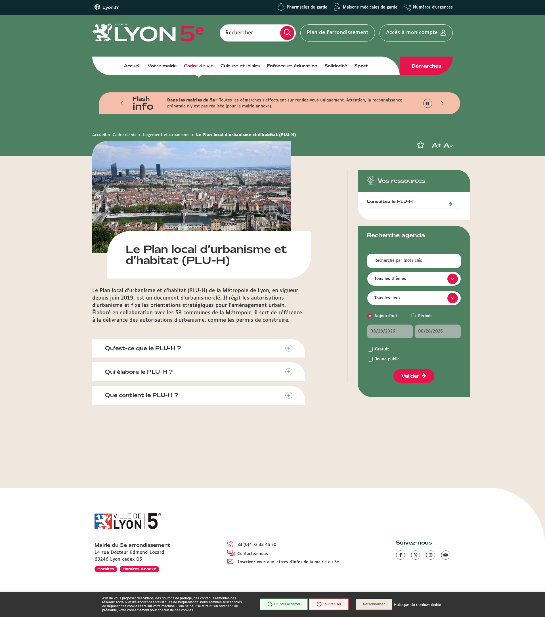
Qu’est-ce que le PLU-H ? (143, 348)
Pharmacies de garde (307, 7)
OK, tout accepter (287, 604)
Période (425, 316)
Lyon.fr (110, 7)
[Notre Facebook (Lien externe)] (400, 555)
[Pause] (428, 103)
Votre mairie (162, 66)
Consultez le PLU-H (390, 201)
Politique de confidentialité (417, 604)
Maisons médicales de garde (370, 7)
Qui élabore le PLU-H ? (139, 371)
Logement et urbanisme (166, 135)
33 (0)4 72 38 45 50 (257, 545)
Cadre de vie (198, 66)
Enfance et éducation (292, 66)
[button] (122, 103)
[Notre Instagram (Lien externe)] (430, 555)
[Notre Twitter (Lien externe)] (415, 555)
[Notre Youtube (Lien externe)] (445, 555)
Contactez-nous (253, 554)
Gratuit (382, 349)
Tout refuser (332, 604)
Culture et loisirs (240, 66)
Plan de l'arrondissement (337, 32)
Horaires (105, 568)
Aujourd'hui (385, 316)
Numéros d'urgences (433, 7)
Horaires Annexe (139, 568)
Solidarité (335, 66)
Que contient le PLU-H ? (141, 395)
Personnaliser (374, 604)
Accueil (132, 66)
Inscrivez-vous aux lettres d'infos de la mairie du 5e (288, 562)
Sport (361, 66)
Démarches (426, 65)
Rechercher (239, 32)
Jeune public (387, 359)
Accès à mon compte (412, 32)
